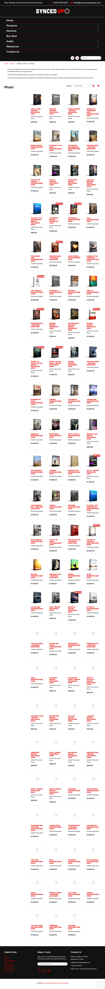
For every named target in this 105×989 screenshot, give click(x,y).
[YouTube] (49, 971)
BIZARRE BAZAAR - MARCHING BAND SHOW (37, 325)
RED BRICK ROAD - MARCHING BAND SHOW (55, 257)
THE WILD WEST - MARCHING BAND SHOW (93, 790)
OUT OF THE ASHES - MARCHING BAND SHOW (55, 542)
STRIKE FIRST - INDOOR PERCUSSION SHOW (73, 182)
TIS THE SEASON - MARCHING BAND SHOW (93, 861)
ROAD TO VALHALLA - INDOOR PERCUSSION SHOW (91, 681)
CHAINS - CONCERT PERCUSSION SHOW (72, 364)
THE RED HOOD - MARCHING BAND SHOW (55, 827)
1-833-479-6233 (60, 2)
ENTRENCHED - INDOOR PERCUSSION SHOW (54, 718)
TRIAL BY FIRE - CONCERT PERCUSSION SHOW (36, 111)
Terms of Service (9, 969)
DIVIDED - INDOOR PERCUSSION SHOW (91, 326)
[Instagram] (44, 971)
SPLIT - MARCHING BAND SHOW (55, 861)
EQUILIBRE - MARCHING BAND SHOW (74, 507)
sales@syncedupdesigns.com (87, 2)
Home (6, 63)
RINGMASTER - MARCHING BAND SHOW (74, 645)
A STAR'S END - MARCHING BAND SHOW (37, 608)
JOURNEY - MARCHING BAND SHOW (55, 472)
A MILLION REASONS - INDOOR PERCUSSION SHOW (91, 183)
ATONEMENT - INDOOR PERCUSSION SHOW (54, 220)
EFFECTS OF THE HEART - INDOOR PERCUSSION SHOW (55, 364)
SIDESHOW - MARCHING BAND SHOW (37, 435)
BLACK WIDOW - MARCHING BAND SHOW (37, 541)
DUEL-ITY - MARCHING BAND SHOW (93, 292)
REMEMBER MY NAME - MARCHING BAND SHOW (37, 402)
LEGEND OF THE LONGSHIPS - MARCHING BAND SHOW (93, 258)
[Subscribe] (65, 963)
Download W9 (8, 967)
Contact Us (8, 963)
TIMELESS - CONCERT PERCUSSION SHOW (53, 111)
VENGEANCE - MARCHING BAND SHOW (74, 219)
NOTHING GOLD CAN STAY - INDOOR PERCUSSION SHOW (73, 327)
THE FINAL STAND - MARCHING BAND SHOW (93, 363)
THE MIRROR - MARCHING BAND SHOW (74, 401)
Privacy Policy (8, 971)
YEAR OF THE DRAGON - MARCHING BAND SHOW (37, 182)
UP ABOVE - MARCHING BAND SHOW (93, 608)
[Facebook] (39, 971)
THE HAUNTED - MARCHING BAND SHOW (93, 827)
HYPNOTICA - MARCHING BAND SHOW (55, 292)
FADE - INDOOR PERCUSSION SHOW (54, 608)
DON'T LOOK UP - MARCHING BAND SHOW (74, 435)
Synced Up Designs (48, 983)
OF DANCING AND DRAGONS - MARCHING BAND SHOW (74, 148)
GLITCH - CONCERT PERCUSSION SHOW (53, 182)
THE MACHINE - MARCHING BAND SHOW (93, 401)
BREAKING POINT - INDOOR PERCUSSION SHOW (93, 755)
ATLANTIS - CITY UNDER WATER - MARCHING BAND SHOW (93, 508)
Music (12, 63)
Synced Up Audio (10, 961)
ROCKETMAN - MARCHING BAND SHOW (55, 435)
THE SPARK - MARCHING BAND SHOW (74, 790)
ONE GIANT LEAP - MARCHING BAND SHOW (55, 575)
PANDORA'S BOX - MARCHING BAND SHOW (92, 645)
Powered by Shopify (61, 983)
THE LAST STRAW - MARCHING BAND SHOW (37, 645)
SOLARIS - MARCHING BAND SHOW (37, 575)
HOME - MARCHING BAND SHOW (37, 679)
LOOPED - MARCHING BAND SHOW (93, 894)
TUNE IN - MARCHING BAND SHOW (55, 507)
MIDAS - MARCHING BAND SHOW (37, 894)
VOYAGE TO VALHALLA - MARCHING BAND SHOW (93, 542)
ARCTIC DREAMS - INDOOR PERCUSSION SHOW (55, 791)
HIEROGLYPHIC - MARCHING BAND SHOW (74, 472)
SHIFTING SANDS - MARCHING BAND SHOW (92, 147)
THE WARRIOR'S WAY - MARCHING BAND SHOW (37, 507)
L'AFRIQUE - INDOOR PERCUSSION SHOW (91, 718)
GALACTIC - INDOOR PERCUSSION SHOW (72, 609)
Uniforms (7, 958)
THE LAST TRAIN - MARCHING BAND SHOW (37, 927)
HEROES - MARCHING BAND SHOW (74, 575)
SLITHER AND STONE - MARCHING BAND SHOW (55, 646)
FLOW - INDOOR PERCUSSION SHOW (54, 754)
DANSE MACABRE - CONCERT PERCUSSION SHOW (74, 111)
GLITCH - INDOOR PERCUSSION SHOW (93, 472)
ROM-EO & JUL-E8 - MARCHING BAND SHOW (74, 541)
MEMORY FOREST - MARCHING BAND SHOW (55, 894)
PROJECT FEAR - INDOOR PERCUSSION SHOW (92, 436)
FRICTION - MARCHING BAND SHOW (74, 292)
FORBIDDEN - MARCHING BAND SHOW (55, 927)
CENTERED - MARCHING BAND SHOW (74, 927)
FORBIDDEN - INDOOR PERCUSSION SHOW (35, 755)
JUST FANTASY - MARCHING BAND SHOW (37, 292)
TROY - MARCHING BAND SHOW (93, 219)
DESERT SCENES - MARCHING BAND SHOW (37, 147)
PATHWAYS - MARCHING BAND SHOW (74, 861)
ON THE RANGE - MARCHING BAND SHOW (37, 472)
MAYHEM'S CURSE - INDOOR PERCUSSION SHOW (37, 718)
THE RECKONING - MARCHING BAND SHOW (74, 827)
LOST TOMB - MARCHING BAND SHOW (74, 894)
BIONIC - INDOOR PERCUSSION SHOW (37, 790)
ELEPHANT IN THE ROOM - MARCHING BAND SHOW (55, 148)
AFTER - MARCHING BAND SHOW (93, 575)
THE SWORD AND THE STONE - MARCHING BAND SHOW (37, 828)
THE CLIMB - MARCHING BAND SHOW (37, 861)
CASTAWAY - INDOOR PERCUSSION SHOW (53, 680)
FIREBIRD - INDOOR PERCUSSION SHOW (53, 326)
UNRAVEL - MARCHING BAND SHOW (55, 401)
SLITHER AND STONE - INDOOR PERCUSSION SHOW (74, 680)
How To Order (8, 965)
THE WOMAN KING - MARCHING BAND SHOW (37, 258)
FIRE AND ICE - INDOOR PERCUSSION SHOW (73, 755)
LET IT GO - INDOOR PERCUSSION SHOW (72, 718)
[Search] (98, 58)
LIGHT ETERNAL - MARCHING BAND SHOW (74, 257)
